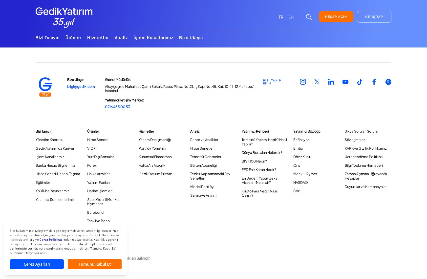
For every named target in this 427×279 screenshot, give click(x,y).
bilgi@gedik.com (81, 86)
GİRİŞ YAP (374, 17)
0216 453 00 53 (117, 106)
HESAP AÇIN (336, 17)
